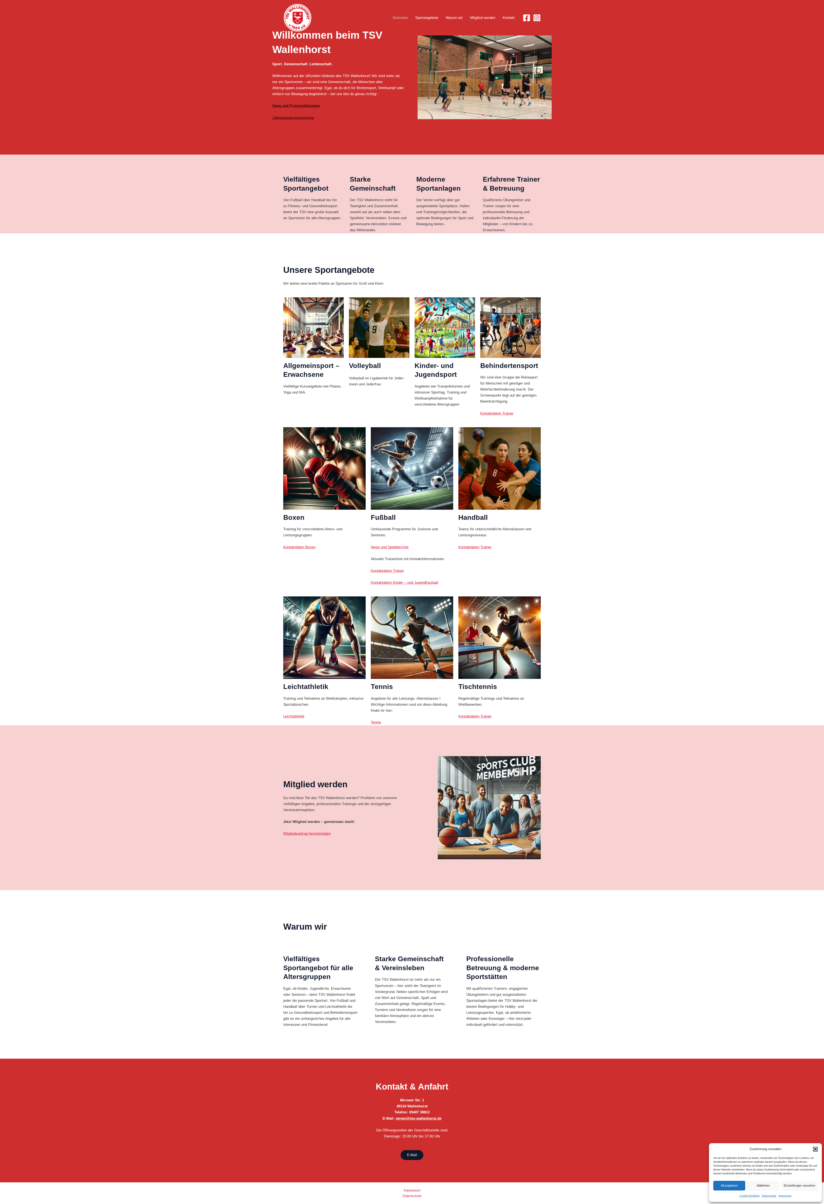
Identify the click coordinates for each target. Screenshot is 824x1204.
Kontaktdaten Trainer (496, 413)
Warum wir (454, 18)
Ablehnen (763, 1185)
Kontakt (509, 18)
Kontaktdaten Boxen (299, 547)
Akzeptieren (729, 1185)
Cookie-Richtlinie (749, 1195)
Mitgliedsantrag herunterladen (307, 834)
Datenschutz (769, 1195)
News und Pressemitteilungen (296, 106)
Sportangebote (426, 18)
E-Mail (412, 1155)
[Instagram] (537, 18)
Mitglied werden (482, 18)
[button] (815, 1149)
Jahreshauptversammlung (293, 118)
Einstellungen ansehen (799, 1185)
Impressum (785, 1195)
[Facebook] (526, 18)
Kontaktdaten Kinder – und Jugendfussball (404, 583)
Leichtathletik (293, 716)
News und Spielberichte (390, 547)
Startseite (400, 18)
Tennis (376, 722)
